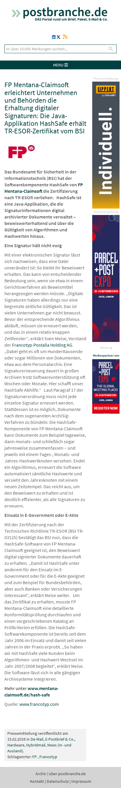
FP (34, 756)
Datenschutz (58, 781)
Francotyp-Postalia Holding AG (42, 345)
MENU (58, 65)
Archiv (41, 773)
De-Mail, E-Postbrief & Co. (52, 739)
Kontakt (37, 781)
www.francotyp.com (39, 704)
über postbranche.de (67, 773)
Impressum (81, 781)
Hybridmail (36, 745)
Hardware (15, 745)
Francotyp (48, 756)
